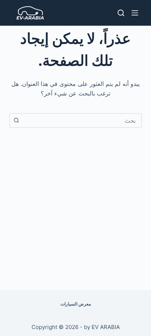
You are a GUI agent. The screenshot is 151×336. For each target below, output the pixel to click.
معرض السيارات (75, 304)
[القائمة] (135, 13)
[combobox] (82, 120)
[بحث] (121, 13)
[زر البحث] (16, 120)
